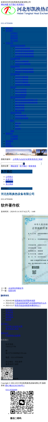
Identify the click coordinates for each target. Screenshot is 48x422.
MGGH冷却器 (21, 90)
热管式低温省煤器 (17, 46)
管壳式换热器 (16, 113)
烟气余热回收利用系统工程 (26, 100)
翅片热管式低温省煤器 (24, 54)
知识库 (8, 144)
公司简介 (14, 33)
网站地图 (4, 4)
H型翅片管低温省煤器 (24, 69)
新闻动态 (9, 134)
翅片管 (18, 123)
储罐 (12, 131)
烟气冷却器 (19, 110)
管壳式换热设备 (21, 118)
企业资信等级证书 (15, 288)
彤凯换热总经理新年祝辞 (25, 301)
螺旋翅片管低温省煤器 (24, 72)
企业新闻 (14, 139)
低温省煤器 (15, 66)
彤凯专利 (12, 291)
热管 (17, 126)
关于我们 (12, 4)
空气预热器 (15, 74)
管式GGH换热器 (22, 61)
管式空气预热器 (21, 82)
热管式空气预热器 (22, 85)
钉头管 (18, 128)
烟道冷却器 (19, 108)
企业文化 (14, 36)
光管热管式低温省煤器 (24, 51)
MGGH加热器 (21, 92)
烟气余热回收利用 (17, 97)
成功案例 (9, 141)
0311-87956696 (11, 390)
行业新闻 (14, 136)
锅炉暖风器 (19, 105)
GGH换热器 (15, 59)
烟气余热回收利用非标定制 (26, 103)
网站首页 (9, 28)
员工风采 (14, 41)
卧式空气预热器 (21, 80)
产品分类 (9, 43)
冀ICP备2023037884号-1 (14, 386)
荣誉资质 (14, 38)
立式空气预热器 (21, 77)
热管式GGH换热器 (23, 64)
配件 (12, 121)
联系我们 (20, 4)
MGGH (13, 87)
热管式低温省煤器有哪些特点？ (28, 305)
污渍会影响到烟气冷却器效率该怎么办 (30, 303)
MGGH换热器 (21, 95)
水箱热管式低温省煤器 (24, 56)
